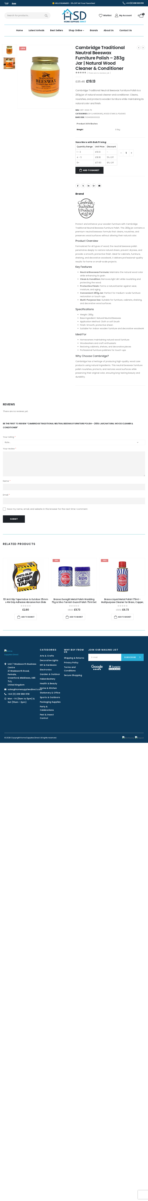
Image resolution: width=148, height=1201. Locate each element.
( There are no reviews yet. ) (99, 73)
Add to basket (91, 170)
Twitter (83, 185)
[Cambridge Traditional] (86, 208)
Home (19, 30)
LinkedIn (88, 185)
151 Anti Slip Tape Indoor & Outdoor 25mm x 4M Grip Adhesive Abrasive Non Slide (25, 601)
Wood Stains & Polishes (115, 113)
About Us (109, 30)
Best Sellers (56, 30)
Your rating (9, 437)
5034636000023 (92, 117)
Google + (94, 185)
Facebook (77, 185)
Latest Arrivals (36, 30)
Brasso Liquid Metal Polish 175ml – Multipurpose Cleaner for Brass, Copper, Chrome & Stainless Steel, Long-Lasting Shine (122, 604)
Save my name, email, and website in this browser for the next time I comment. (47, 509)
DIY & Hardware (95, 113)
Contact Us (125, 30)
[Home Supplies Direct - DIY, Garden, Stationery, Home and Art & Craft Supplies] (74, 15)
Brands (94, 30)
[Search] (46, 15)
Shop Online (75, 30)
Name (7, 481)
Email (99, 185)
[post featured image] (25, 576)
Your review (9, 448)
